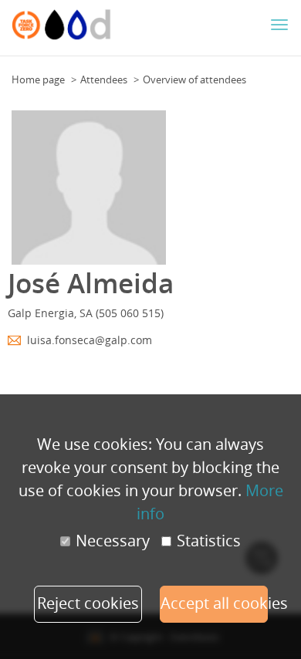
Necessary (113, 541)
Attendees (103, 79)
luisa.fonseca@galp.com (89, 340)
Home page (38, 79)
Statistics (209, 541)
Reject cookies (88, 603)
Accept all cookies (214, 603)
